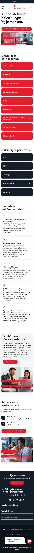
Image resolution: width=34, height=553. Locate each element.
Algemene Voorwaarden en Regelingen (20, 529)
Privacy (4, 529)
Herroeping (9, 534)
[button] (29, 541)
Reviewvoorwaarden (22, 534)
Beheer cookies (17, 544)
